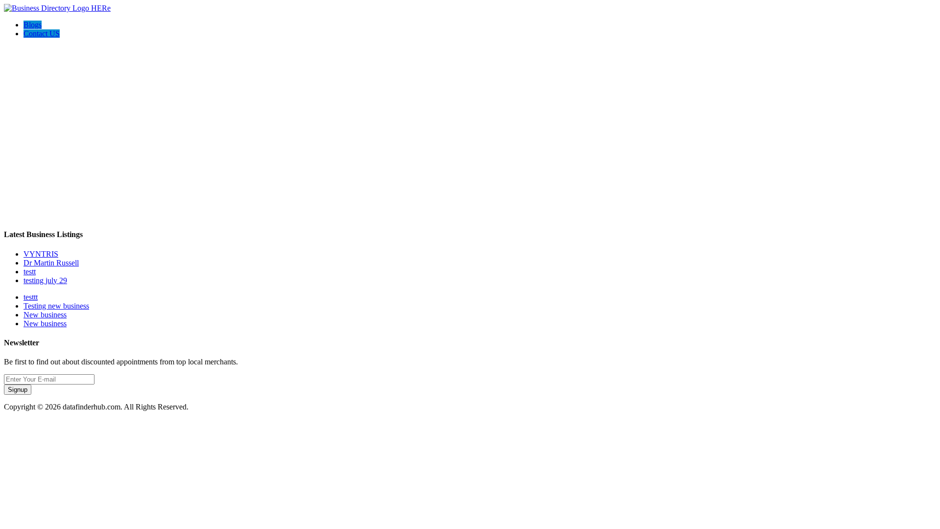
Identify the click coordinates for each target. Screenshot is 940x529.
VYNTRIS (41, 254)
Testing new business (56, 306)
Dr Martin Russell (51, 263)
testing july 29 (45, 280)
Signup (17, 389)
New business (45, 315)
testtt (31, 297)
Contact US (42, 33)
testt (30, 271)
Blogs (33, 25)
